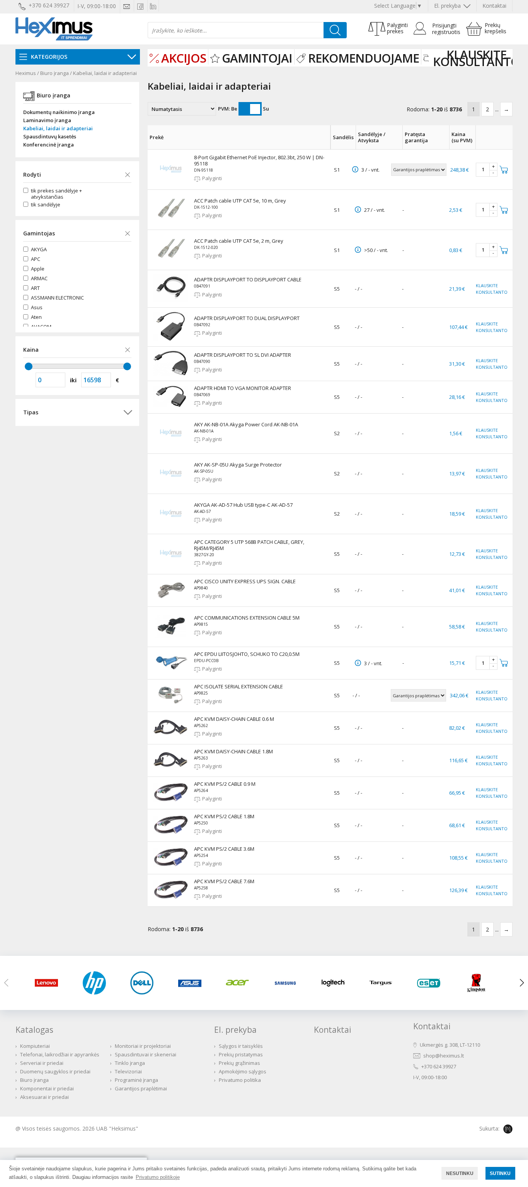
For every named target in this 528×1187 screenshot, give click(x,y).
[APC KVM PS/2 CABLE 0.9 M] (170, 799)
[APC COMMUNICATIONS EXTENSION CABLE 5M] (170, 639)
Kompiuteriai (35, 1045)
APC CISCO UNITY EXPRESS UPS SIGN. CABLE (245, 581)
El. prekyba (448, 5)
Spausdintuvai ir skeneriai (145, 1054)
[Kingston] (479, 983)
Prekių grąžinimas (239, 1062)
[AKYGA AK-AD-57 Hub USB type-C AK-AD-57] (170, 526)
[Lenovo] (49, 983)
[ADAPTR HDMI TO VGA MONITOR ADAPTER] (170, 405)
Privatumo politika (240, 1079)
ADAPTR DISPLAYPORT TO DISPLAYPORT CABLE (247, 279)
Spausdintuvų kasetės (49, 137)
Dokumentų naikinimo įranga (59, 112)
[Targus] (383, 983)
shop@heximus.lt (443, 1055)
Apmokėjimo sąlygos (242, 1071)
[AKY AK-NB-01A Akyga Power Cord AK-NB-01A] (170, 446)
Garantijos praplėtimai (141, 1088)
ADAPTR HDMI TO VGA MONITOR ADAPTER (242, 388)
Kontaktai (494, 5)
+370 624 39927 (438, 1066)
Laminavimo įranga (47, 120)
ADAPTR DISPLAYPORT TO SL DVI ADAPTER (242, 354)
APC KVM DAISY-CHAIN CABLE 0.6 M (234, 718)
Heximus (25, 73)
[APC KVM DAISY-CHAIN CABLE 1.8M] (170, 766)
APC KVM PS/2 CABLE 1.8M (224, 816)
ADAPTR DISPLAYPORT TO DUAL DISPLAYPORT (247, 318)
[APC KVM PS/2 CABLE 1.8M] (170, 832)
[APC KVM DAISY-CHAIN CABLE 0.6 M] (170, 733)
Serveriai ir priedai (41, 1062)
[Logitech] (336, 983)
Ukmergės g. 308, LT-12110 (450, 1044)
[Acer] (240, 983)
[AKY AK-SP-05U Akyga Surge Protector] (170, 486)
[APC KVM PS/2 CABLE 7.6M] (170, 897)
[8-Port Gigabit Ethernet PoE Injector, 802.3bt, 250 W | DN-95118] (170, 182)
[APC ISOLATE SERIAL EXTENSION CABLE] (170, 701)
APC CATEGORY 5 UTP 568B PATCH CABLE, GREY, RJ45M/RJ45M (249, 545)
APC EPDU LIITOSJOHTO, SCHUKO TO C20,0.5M (247, 654)
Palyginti (212, 178)
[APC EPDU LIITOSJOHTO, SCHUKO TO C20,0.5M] (170, 670)
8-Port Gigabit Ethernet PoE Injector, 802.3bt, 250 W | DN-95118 (259, 160)
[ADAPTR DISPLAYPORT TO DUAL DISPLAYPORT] (170, 339)
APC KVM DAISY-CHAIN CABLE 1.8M (233, 751)
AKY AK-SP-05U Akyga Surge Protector (238, 464)
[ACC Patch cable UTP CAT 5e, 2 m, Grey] (170, 262)
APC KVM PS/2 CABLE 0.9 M (224, 783)
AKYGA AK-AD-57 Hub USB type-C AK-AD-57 (243, 504)
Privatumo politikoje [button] (158, 1177)
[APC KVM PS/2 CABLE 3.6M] (170, 864)
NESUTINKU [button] (459, 1173)
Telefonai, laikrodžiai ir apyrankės (59, 1054)
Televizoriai (128, 1071)
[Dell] (144, 983)
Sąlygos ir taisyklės (241, 1045)
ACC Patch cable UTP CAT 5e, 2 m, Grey (238, 240)
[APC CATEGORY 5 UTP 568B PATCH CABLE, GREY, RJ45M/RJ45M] (170, 567)
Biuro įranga (54, 73)
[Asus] (192, 983)
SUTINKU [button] (500, 1173)
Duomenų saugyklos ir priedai (55, 1071)
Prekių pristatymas (241, 1054)
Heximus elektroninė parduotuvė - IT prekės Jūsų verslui (54, 29)
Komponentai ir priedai (47, 1088)
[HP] (97, 983)
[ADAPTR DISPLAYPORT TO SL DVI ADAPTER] (170, 373)
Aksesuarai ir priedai (44, 1096)
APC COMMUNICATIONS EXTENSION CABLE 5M (247, 617)
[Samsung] (288, 983)
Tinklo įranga (130, 1062)
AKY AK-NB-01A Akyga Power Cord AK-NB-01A (246, 424)
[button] (521, 983)
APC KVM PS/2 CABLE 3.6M (224, 848)
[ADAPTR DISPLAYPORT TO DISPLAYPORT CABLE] (170, 300)
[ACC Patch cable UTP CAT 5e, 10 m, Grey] (170, 222)
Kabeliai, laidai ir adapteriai (105, 73)
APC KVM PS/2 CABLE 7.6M (224, 881)
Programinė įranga (136, 1079)
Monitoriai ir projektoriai (143, 1045)
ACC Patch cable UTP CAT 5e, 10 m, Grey (240, 200)
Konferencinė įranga (48, 145)
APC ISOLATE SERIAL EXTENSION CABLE (238, 686)
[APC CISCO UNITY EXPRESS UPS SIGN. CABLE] (170, 596)
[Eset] (431, 983)
